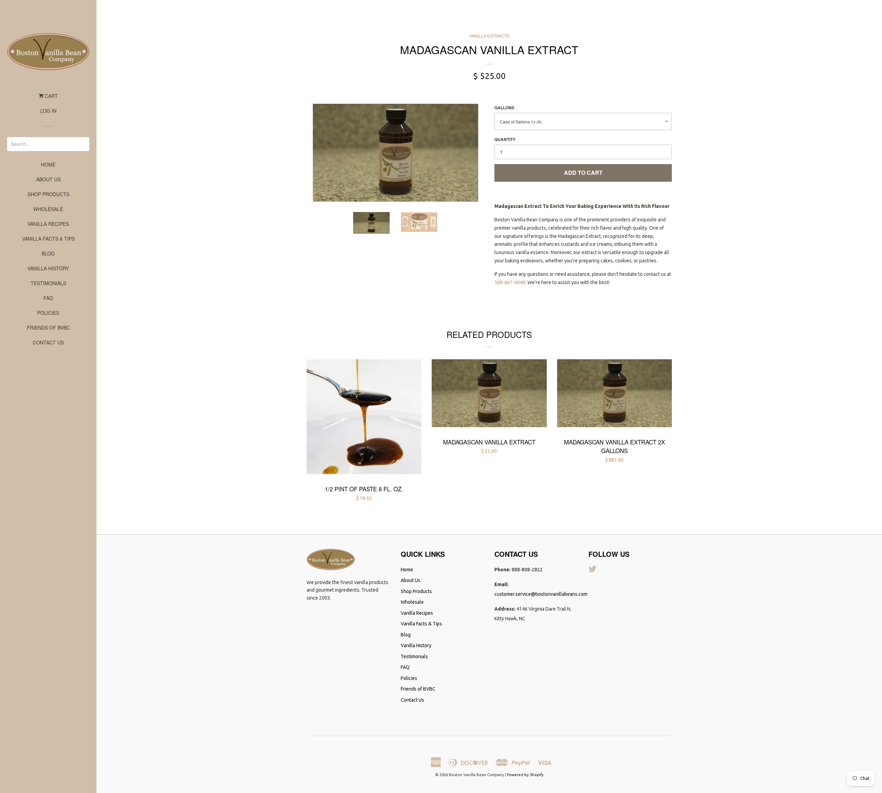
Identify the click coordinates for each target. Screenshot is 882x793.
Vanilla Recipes (48, 223)
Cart (50, 95)
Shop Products (48, 194)
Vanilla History (48, 268)
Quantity (504, 139)
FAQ (48, 297)
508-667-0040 (509, 282)
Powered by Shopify (525, 775)
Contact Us (48, 342)
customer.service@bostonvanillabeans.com (540, 594)
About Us (48, 179)
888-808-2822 (527, 569)
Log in (48, 110)
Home (48, 164)
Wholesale (48, 208)
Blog (48, 253)
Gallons (504, 108)
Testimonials (48, 283)
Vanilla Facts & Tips (48, 238)
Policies (48, 312)
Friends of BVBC (48, 327)
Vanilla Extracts (489, 36)
